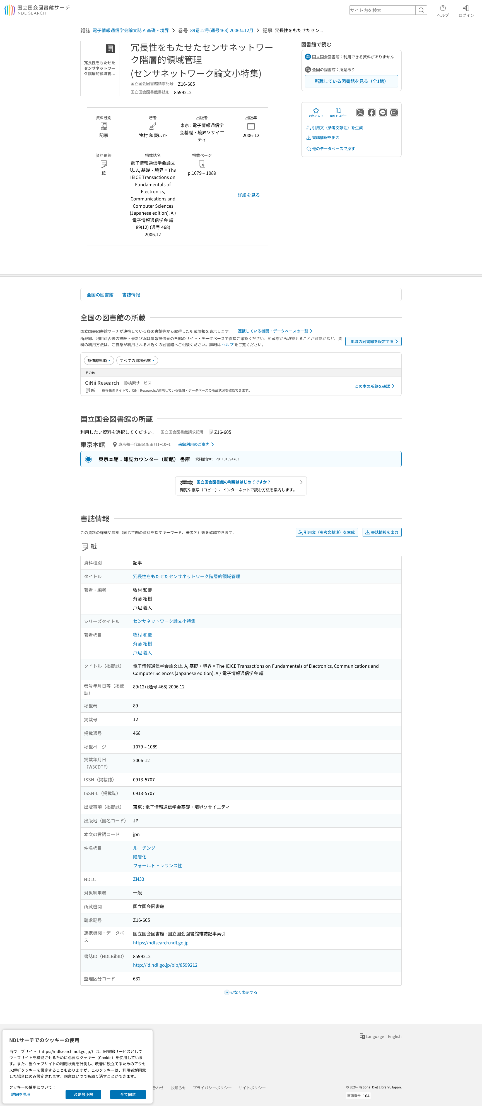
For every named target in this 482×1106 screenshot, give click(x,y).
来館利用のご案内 (193, 444)
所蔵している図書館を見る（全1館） (352, 81)
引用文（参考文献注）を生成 (337, 127)
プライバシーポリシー (212, 1087)
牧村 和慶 (142, 634)
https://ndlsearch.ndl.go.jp (161, 942)
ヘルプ (443, 15)
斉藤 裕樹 (142, 643)
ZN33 (138, 878)
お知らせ (178, 1087)
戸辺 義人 (142, 652)
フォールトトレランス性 (157, 865)
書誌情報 (131, 294)
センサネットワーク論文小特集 (164, 620)
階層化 (139, 856)
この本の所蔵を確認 (372, 386)
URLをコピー (338, 116)
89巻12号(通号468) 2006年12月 (222, 30)
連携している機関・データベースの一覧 (273, 331)
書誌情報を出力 (325, 137)
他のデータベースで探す (333, 148)
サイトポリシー (252, 1087)
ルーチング (144, 847)
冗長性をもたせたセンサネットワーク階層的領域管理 (186, 576)
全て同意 (128, 1094)
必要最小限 (83, 1094)
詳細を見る (249, 194)
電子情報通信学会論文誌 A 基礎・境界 (131, 30)
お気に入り (316, 116)
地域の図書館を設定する (372, 341)
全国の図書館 (100, 294)
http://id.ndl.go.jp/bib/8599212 (165, 964)
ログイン (466, 15)
